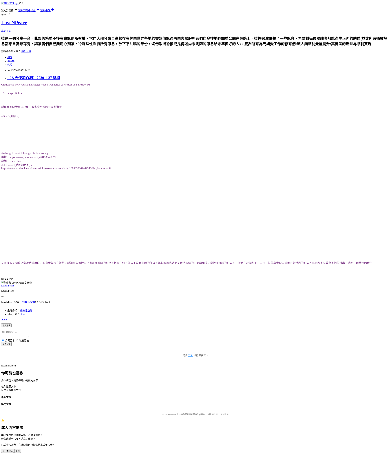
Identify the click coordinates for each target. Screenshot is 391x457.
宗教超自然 (26, 310)
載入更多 (6, 325)
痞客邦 (26, 302)
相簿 (9, 57)
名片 (9, 64)
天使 (22, 314)
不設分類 (26, 51)
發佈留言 (6, 344)
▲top (4, 319)
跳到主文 (6, 31)
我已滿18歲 (7, 451)
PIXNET (172, 414)
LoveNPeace (14, 22)
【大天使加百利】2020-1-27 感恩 (33, 78)
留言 (32, 302)
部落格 (11, 61)
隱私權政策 (213, 414)
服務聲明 (224, 414)
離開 (18, 451)
